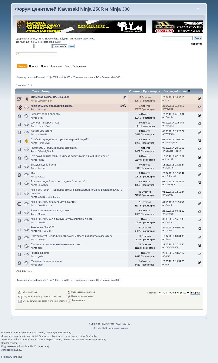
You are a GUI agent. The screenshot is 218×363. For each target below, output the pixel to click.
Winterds (42, 134)
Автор (45, 91)
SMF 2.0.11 (94, 324)
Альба (41, 176)
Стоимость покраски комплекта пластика (55, 244)
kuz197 (42, 159)
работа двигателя (42, 130)
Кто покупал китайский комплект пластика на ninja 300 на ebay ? (70, 156)
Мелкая (42, 214)
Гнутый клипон (40, 252)
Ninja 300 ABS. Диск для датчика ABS (53, 201)
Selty (40, 117)
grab (40, 248)
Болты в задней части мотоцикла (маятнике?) (58, 181)
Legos (168, 230)
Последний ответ (176, 91)
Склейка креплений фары (46, 261)
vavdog (42, 100)
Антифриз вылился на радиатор (50, 210)
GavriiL (41, 197)
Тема (35, 91)
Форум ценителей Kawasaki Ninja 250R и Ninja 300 (72, 9)
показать (43, 346)
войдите (64, 38)
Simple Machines (124, 324)
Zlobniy (169, 117)
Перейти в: (151, 293)
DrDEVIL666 (171, 247)
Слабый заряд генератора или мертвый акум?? (60, 139)
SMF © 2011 (108, 324)
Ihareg (41, 239)
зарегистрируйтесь (83, 38)
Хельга (41, 168)
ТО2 (33, 172)
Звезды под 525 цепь (43, 164)
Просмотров (151, 91)
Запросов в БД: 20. (11, 349)
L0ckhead (170, 176)
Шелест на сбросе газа (45, 122)
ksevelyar (43, 185)
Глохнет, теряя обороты (45, 114)
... (55, 197)
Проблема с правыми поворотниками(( (54, 147)
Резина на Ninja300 (42, 227)
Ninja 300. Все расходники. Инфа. (52, 105)
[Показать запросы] (11, 357)
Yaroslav (169, 125)
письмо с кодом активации (45, 42)
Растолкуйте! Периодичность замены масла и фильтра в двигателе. (72, 236)
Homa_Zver (44, 126)
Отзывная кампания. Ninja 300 (50, 97)
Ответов (135, 91)
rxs (167, 100)
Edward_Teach (45, 151)
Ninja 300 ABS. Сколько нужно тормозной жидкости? (62, 219)
